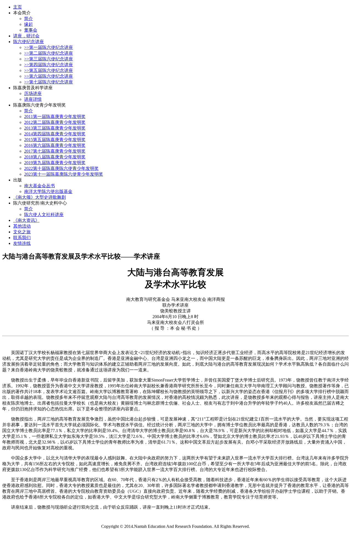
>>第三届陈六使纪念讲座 (48, 59)
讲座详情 (33, 99)
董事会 (30, 30)
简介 (28, 18)
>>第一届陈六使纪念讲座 (48, 47)
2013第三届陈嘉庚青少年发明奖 (55, 128)
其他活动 (22, 226)
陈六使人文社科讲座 (44, 214)
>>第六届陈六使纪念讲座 (48, 76)
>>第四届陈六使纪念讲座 (48, 64)
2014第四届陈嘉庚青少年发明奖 (55, 133)
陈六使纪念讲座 (28, 41)
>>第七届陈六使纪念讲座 (48, 82)
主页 (17, 7)
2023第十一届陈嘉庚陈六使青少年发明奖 (63, 174)
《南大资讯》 (26, 220)
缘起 (28, 24)
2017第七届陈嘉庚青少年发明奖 (55, 151)
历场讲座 (33, 93)
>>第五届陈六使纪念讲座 (48, 70)
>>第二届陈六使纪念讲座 (48, 53)
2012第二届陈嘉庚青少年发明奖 (55, 122)
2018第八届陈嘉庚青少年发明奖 (55, 157)
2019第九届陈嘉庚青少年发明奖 (55, 162)
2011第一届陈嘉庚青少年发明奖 (55, 116)
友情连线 (22, 243)
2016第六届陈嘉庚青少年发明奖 (55, 145)
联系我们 (22, 237)
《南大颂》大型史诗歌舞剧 (39, 197)
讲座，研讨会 (26, 35)
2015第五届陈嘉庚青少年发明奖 (55, 139)
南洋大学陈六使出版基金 (48, 191)
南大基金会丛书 (39, 185)
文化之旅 (22, 231)
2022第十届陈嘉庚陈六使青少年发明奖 (61, 168)
